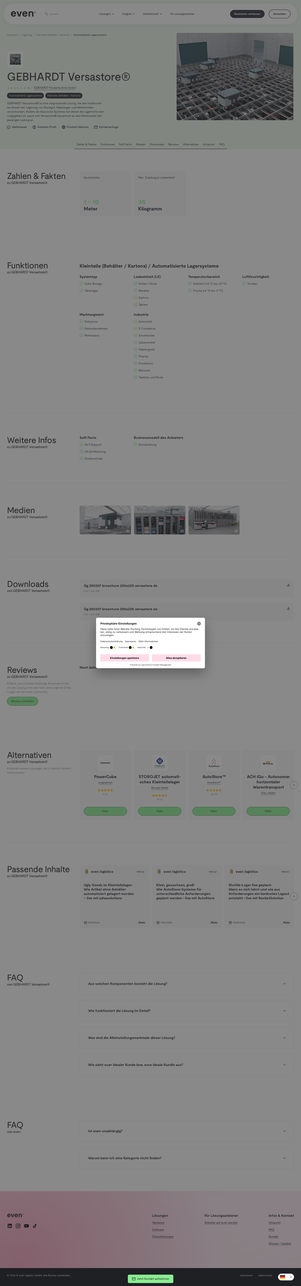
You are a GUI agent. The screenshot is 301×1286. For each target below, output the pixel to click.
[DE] (286, 1277)
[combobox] (286, 1277)
